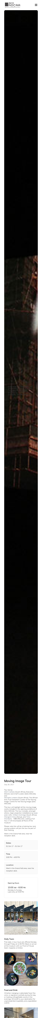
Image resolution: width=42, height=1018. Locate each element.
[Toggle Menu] (37, 4)
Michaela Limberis (11, 798)
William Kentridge (19, 815)
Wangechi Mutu (10, 817)
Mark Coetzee (9, 792)
